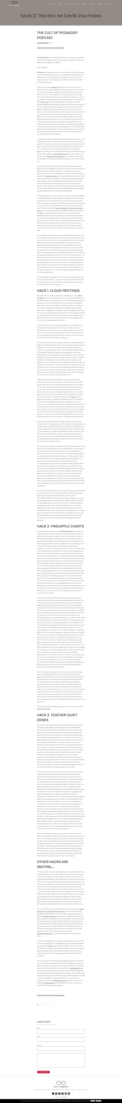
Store (107, 3)
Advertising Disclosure (56, 1089)
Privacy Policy (38, 1089)
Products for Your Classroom (56, 156)
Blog (66, 3)
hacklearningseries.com (50, 916)
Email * (39, 1036)
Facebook (59, 1093)
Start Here (51, 3)
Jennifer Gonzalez (43, 43)
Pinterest (62, 1093)
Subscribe (73, 1089)
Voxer (73, 397)
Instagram (56, 1093)
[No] (120, 1101)
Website (39, 1045)
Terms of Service (46, 1089)
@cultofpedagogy (49, 983)
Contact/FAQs (66, 1089)
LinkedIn (69, 1093)
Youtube (65, 1093)
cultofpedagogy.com (60, 154)
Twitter (53, 1093)
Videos (100, 3)
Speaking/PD (75, 3)
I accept (92, 1100)
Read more (98, 1100)
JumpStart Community (81, 1089)
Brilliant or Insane (52, 176)
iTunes (51, 946)
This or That (45, 102)
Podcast (84, 3)
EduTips (92, 3)
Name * (39, 1028)
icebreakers (54, 87)
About (60, 3)
